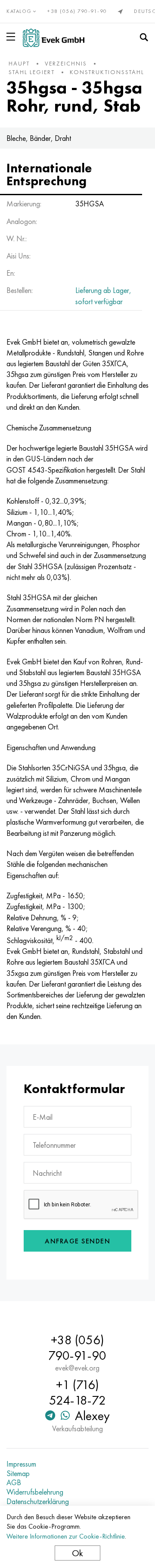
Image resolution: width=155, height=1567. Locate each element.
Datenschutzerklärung (37, 1501)
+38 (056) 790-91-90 (77, 11)
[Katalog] (12, 36)
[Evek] (53, 37)
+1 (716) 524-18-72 (77, 1392)
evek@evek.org (77, 1368)
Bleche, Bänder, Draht (38, 138)
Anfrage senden (77, 1241)
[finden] (144, 37)
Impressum (21, 1464)
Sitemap (18, 1473)
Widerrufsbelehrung (34, 1492)
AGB (13, 1482)
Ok (77, 1553)
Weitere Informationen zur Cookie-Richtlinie (65, 1536)
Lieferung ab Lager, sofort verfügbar (103, 295)
